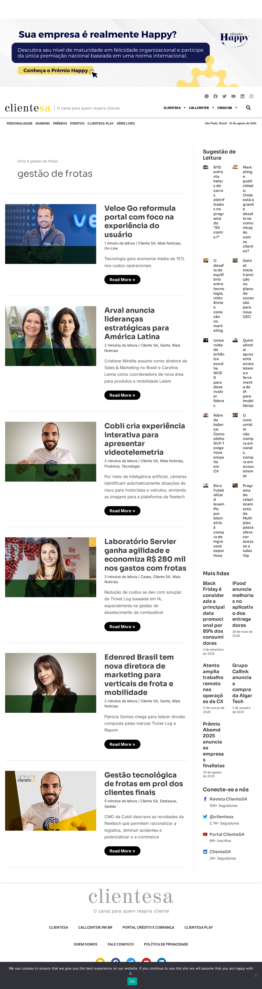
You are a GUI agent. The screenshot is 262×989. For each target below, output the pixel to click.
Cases (146, 576)
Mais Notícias (169, 243)
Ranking (43, 123)
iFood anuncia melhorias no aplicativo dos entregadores (243, 604)
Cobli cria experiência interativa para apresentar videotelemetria (144, 439)
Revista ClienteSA (228, 799)
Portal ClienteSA (227, 834)
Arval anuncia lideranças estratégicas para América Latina (136, 323)
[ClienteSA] (205, 851)
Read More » (122, 278)
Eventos (77, 123)
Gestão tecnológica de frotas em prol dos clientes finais (143, 784)
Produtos (111, 466)
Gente (165, 345)
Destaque (168, 801)
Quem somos (85, 944)
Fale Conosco (121, 944)
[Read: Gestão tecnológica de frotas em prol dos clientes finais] (50, 800)
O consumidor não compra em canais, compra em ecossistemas (248, 445)
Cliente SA (147, 243)
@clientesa (221, 816)
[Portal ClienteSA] (205, 834)
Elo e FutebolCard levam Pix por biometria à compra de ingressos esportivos (218, 520)
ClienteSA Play (101, 123)
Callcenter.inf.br (95, 927)
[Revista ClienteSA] (205, 799)
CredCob (224, 107)
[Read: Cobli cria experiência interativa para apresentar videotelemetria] (50, 451)
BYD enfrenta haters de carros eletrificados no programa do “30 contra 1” (218, 202)
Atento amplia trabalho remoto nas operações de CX (213, 683)
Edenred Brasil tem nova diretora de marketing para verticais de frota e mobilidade (139, 675)
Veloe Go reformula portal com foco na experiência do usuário (140, 221)
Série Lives (126, 123)
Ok (132, 981)
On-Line (111, 248)
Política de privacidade (166, 944)
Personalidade (19, 123)
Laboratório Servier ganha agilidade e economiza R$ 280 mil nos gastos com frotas (145, 554)
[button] (248, 107)
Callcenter (199, 107)
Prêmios (60, 123)
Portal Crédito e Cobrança (148, 927)
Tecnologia (131, 466)
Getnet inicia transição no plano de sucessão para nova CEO (248, 288)
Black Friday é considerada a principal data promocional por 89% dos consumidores (214, 613)
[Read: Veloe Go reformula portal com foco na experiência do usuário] (50, 233)
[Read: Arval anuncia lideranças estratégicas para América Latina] (50, 335)
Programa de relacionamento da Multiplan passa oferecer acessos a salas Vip (248, 520)
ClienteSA (172, 107)
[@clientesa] (205, 816)
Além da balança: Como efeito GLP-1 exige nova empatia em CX (218, 443)
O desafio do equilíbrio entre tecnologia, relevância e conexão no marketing (218, 295)
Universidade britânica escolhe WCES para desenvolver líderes (218, 373)
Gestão (110, 806)
